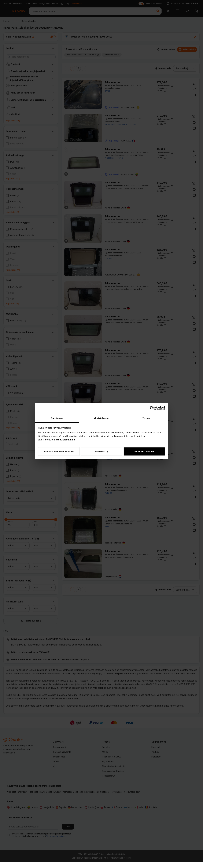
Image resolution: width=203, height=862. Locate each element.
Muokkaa (99, 451)
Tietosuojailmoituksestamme (59, 439)
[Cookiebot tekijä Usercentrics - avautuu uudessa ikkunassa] (152, 408)
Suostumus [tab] (57, 418)
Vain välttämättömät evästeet (59, 451)
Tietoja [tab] (146, 418)
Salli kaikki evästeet (144, 451)
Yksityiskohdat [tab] (101, 418)
